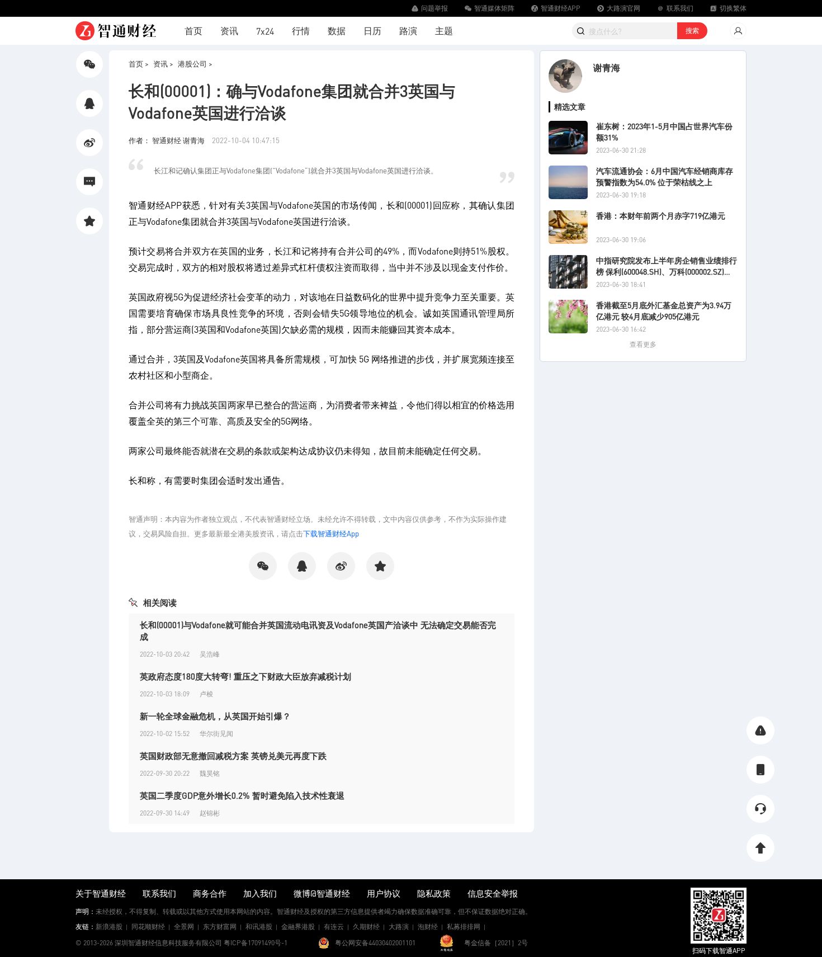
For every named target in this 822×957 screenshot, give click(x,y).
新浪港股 (109, 926)
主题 (444, 30)
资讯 (229, 30)
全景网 (184, 926)
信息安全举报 (492, 893)
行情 (301, 30)
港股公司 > (195, 63)
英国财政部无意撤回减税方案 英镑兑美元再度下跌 (233, 755)
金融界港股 (298, 926)
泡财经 (428, 926)
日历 (372, 30)
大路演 (399, 926)
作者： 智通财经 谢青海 (167, 140)
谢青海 (606, 67)
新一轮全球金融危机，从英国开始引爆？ (215, 716)
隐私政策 (434, 893)
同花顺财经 (148, 926)
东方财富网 (220, 926)
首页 (193, 30)
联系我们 (159, 893)
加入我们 (260, 893)
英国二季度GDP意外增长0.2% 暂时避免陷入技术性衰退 (242, 795)
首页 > (139, 63)
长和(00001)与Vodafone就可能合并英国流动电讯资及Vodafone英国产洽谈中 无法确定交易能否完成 (318, 630)
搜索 (692, 30)
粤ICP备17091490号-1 (255, 943)
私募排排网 (463, 926)
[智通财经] (115, 31)
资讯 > (163, 63)
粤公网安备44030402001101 (375, 943)
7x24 (265, 31)
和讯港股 (258, 926)
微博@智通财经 (322, 893)
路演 (408, 30)
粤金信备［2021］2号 (496, 943)
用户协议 (383, 893)
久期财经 (366, 926)
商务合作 (209, 893)
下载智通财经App (331, 533)
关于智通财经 (100, 893)
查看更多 (643, 344)
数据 (337, 30)
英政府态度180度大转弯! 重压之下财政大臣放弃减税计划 (245, 676)
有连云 (334, 926)
